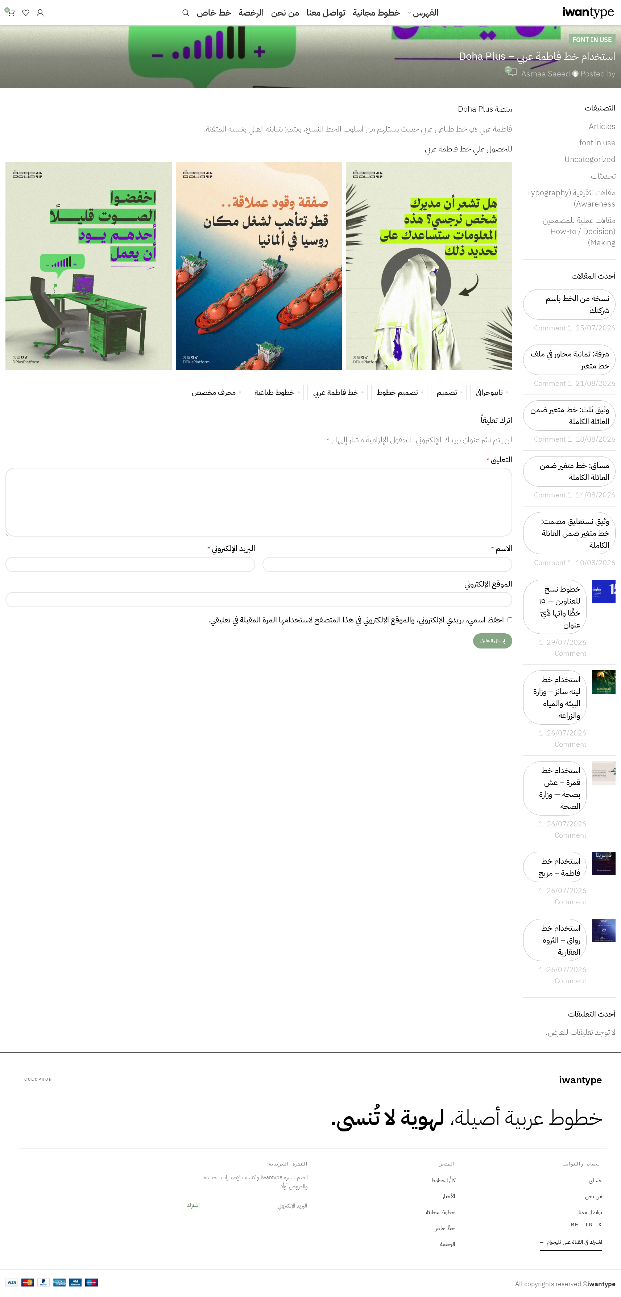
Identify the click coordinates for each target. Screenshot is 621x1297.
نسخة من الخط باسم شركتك (577, 304)
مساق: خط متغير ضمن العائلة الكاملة (574, 471)
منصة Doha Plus (485, 109)
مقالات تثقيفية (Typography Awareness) (571, 198)
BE (575, 1225)
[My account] (40, 12)
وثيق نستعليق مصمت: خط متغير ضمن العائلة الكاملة (575, 533)
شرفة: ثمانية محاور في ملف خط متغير (570, 360)
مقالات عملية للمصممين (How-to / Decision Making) (579, 231)
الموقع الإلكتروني (488, 584)
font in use (592, 40)
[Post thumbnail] (604, 619)
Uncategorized (590, 159)
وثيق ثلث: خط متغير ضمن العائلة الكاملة (569, 416)
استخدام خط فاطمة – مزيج (559, 867)
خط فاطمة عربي (335, 392)
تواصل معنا (590, 1212)
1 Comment (553, 328)
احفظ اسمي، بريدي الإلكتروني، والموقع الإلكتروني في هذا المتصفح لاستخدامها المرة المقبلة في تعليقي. (356, 620)
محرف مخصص (214, 392)
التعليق (499, 460)
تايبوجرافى (489, 392)
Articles (602, 126)
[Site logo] (588, 12)
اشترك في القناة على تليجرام (571, 1242)
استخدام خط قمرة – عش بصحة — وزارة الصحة (559, 788)
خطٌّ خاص (444, 1228)
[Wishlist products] (25, 12)
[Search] (186, 12)
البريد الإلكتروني (231, 548)
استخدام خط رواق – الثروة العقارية (560, 940)
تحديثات (603, 176)
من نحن (593, 1196)
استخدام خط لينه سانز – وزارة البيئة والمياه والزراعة (556, 697)
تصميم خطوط (397, 392)
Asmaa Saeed (545, 74)
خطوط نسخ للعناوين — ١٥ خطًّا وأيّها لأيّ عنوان (559, 607)
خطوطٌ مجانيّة (440, 1212)
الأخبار (449, 1196)
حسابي (595, 1180)
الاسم (501, 548)
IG (589, 1225)
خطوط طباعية (274, 392)
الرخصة (447, 1244)
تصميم (447, 392)
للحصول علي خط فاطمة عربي (468, 149)
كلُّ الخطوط (443, 1180)
